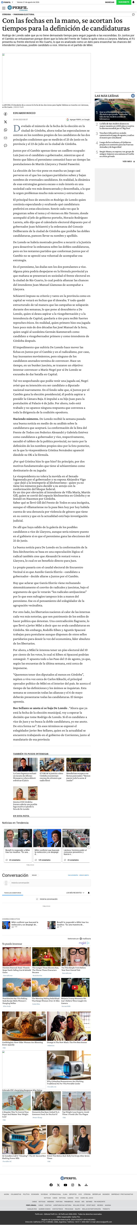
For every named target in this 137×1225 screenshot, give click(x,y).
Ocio (80, 1194)
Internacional (55, 1194)
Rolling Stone (79, 1205)
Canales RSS (32, 1209)
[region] (46, 907)
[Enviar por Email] (5, 138)
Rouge (77, 1202)
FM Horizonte (99, 1202)
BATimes (89, 1202)
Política (26, 1194)
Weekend (50, 1202)
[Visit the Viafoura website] (85, 939)
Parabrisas (68, 1202)
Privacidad (69, 1209)
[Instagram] (72, 1185)
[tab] (12, 893)
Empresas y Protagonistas (122, 1194)
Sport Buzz (90, 1205)
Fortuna (59, 1202)
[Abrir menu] (3, 8)
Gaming (70, 1198)
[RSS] (79, 1185)
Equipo (77, 1209)
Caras (55, 1198)
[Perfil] (68, 1179)
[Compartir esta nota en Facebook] (5, 113)
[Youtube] (65, 1185)
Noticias (47, 1198)
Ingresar (109, 2)
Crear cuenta (84, 875)
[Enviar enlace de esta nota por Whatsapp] (5, 130)
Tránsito (106, 1209)
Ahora (6, 1194)
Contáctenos (57, 1209)
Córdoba (87, 1194)
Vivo (77, 1198)
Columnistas (16, 1194)
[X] (58, 1185)
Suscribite (124, 2)
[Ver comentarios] (133, 15)
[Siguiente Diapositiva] (88, 846)
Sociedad (44, 1194)
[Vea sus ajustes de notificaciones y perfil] (133, 2)
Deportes (73, 1194)
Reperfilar (96, 1194)
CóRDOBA (6, 14)
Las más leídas (107, 96)
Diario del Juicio (87, 1198)
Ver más (127, 162)
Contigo (48, 1205)
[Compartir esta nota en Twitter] (5, 122)
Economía (35, 1194)
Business (106, 1194)
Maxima (108, 1205)
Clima (65, 1194)
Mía (83, 1202)
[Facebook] (51, 1184)
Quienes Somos (44, 1209)
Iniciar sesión (73, 875)
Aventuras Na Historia (62, 1205)
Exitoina (62, 1198)
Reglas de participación (91, 1209)
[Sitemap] (86, 1185)
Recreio (100, 1205)
